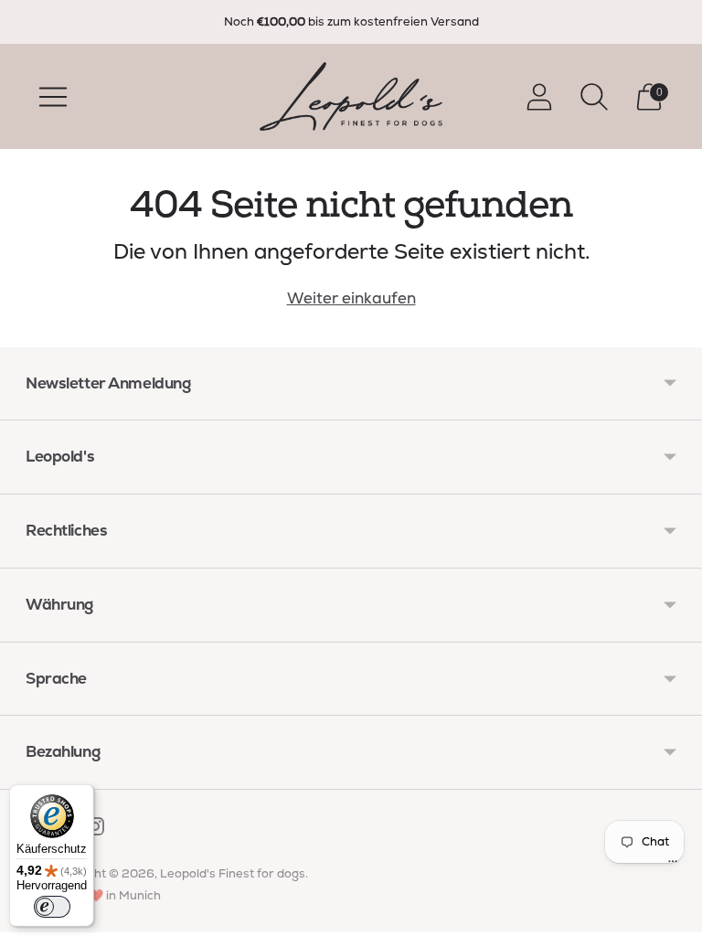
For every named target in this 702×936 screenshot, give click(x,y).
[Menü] (673, 866)
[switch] (52, 907)
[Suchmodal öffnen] (594, 96)
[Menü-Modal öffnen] (53, 96)
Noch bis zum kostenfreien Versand (351, 21)
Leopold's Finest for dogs (232, 873)
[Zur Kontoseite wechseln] (539, 96)
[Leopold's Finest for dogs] (351, 96)
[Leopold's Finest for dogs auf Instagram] (95, 830)
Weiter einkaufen (351, 298)
